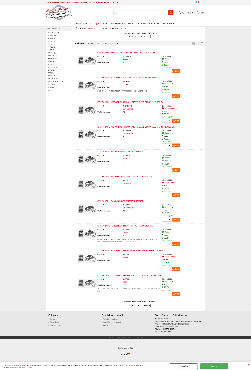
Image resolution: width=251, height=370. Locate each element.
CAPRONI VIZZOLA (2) (55, 81)
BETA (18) (51, 64)
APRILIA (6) (51, 41)
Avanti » (147, 37)
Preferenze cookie (125, 348)
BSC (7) (50, 73)
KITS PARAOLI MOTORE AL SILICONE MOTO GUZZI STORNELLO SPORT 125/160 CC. (136, 126)
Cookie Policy (27, 367)
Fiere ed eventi (118, 23)
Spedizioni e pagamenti (112, 322)
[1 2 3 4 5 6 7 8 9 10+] (167, 71)
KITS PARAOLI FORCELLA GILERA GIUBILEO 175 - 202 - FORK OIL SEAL (129, 275)
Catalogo (94, 23)
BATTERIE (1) (52, 56)
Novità (104, 23)
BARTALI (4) (52, 53)
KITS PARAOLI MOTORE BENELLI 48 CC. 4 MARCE (120, 151)
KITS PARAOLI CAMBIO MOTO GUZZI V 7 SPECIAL (120, 201)
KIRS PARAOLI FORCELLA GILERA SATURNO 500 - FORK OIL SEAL (127, 52)
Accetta (214, 366)
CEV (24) (51, 87)
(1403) (51, 90)
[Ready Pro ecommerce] (125, 354)
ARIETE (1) (51, 44)
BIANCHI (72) (52, 67)
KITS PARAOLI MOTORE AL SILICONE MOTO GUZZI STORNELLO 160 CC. (130, 102)
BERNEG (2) (52, 61)
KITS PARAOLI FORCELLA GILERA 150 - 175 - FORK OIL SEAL (125, 225)
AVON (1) (51, 50)
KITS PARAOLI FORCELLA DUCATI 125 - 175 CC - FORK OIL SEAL (126, 77)
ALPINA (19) (52, 35)
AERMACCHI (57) (53, 33)
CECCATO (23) (52, 84)
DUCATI (126, 84)
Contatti (53, 319)
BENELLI (126, 158)
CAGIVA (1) (51, 76)
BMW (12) (51, 70)
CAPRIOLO (127, 183)
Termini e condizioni (111, 319)
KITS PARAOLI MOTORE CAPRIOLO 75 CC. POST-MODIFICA (124, 176)
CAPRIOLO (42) (53, 79)
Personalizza (184, 366)
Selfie (130, 23)
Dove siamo (54, 322)
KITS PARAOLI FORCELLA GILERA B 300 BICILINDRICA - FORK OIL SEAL (130, 250)
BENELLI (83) (52, 58)
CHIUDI (249, 364)
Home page (81, 23)
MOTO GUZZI (128, 109)
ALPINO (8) (51, 38)
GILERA (125, 59)
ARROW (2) (51, 47)
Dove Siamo (169, 23)
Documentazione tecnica (148, 23)
